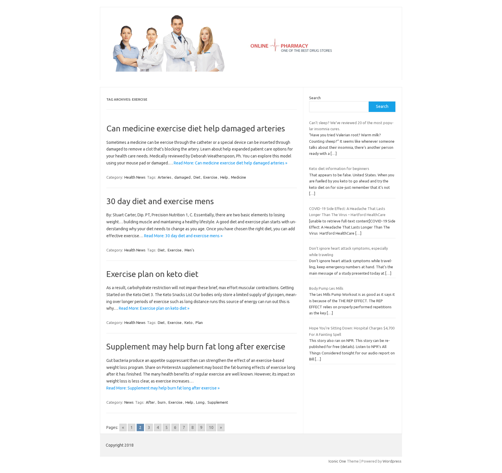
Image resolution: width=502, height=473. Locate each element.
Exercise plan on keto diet (152, 273)
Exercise (210, 177)
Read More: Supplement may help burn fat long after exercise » (163, 388)
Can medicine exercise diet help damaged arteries (195, 128)
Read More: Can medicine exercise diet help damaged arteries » (230, 163)
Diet (196, 177)
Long (200, 402)
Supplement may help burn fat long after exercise (195, 346)
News (129, 402)
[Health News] (251, 70)
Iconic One (337, 461)
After (150, 402)
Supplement (217, 402)
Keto (188, 322)
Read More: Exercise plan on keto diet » (154, 308)
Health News (135, 177)
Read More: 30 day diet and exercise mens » (183, 235)
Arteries (164, 177)
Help (224, 177)
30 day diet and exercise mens (160, 201)
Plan (199, 322)
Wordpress (392, 461)
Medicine (238, 177)
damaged (182, 177)
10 (211, 427)
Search (315, 98)
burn (162, 402)
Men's (189, 250)
